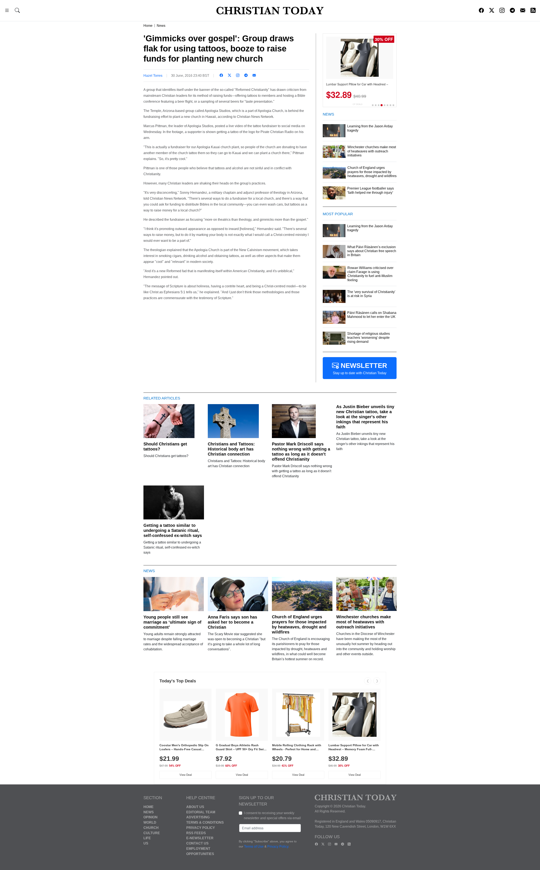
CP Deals (357, 104)
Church (151, 828)
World (149, 822)
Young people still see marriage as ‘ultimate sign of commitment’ (172, 622)
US (145, 843)
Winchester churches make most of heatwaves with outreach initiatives (363, 622)
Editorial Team (200, 812)
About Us (195, 807)
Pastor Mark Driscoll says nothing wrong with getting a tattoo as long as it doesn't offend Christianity (301, 451)
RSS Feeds (196, 833)
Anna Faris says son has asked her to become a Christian (232, 622)
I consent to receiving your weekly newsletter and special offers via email (272, 815)
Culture (151, 833)
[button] (6, 11)
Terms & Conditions (205, 822)
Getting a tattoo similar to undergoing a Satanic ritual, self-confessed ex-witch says (172, 530)
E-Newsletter (199, 838)
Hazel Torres (152, 75)
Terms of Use (254, 846)
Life (147, 838)
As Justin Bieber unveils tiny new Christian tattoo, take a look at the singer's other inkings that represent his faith (365, 416)
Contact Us (197, 843)
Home (148, 25)
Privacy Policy (200, 828)
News (161, 25)
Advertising (198, 817)
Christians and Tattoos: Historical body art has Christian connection (231, 449)
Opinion (150, 817)
